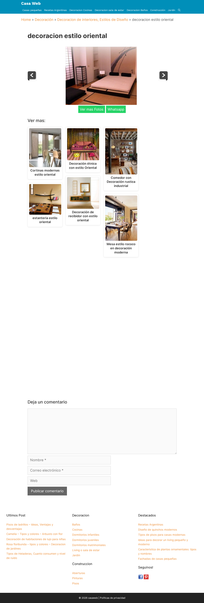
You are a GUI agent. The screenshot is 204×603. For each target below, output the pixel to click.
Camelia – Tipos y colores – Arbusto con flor (34, 534)
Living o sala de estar (86, 550)
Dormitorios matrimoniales (89, 545)
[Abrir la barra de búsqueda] (179, 10)
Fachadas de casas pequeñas (157, 558)
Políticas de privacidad (112, 597)
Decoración (44, 20)
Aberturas (78, 573)
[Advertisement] (102, 285)
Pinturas (77, 578)
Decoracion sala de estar (109, 10)
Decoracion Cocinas (80, 10)
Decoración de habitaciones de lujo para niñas (36, 539)
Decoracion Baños (137, 10)
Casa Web (31, 3)
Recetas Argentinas (55, 10)
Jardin (171, 10)
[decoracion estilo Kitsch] (163, 79)
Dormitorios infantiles (85, 534)
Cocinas (77, 529)
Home (26, 20)
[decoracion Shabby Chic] (32, 79)
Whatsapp (116, 109)
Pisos (75, 583)
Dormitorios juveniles (85, 540)
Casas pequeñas (32, 10)
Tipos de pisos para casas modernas (161, 534)
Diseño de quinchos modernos (157, 529)
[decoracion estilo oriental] (101, 104)
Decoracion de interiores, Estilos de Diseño (92, 20)
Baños (76, 524)
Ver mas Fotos (91, 109)
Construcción (157, 10)
